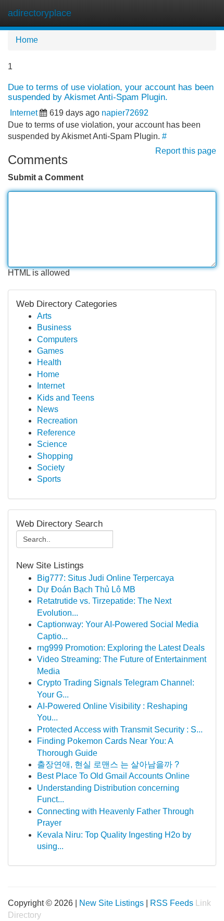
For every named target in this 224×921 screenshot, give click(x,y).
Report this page (185, 150)
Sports (49, 479)
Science (52, 444)
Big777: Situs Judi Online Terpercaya (105, 578)
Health (49, 362)
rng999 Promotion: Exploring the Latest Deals (121, 647)
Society (51, 467)
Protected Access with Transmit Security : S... (120, 729)
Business (54, 327)
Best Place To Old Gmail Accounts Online (113, 775)
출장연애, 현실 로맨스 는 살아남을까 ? (108, 764)
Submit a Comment (45, 177)
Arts (44, 316)
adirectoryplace (39, 13)
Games (50, 350)
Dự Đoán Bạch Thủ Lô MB (86, 589)
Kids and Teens (65, 397)
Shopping (55, 456)
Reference (56, 432)
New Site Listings (111, 903)
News (47, 409)
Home (27, 39)
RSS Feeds (171, 903)
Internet (24, 112)
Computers (57, 339)
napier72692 (125, 112)
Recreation (57, 420)
